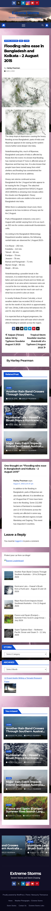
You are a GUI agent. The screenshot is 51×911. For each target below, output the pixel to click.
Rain (21, 40)
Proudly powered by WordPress (14, 895)
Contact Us (22, 906)
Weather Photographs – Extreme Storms (29, 901)
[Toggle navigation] (23, 25)
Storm (26, 40)
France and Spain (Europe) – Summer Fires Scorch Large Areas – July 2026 (25, 811)
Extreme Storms (25, 13)
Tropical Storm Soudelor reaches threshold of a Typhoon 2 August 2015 (36, 341)
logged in (19, 541)
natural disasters (11, 40)
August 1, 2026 (14, 816)
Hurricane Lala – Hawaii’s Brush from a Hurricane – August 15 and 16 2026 (23, 420)
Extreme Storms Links (36, 906)
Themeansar (43, 895)
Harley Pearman (13, 68)
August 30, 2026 (15, 735)
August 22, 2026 (15, 762)
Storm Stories (11, 906)
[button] (43, 25)
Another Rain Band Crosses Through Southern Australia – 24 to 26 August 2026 (25, 731)
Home (10, 901)
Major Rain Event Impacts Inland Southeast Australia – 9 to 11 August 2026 (25, 446)
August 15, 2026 (15, 789)
